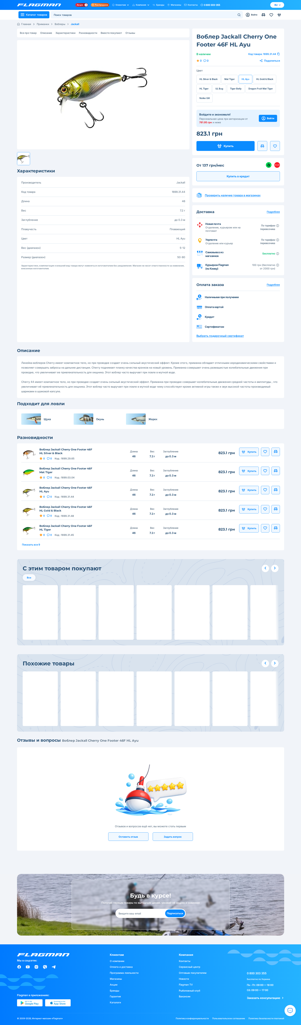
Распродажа (101, 5)
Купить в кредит (238, 176)
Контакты (193, 5)
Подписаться (175, 913)
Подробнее (273, 284)
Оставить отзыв (128, 836)
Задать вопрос (173, 836)
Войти (270, 118)
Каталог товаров (36, 14)
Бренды (160, 5)
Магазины (176, 5)
